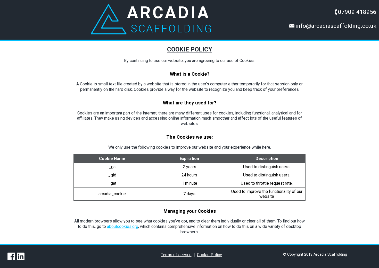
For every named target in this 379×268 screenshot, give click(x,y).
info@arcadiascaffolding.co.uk (335, 25)
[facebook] (11, 256)
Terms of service (176, 254)
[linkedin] (21, 256)
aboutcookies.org (122, 226)
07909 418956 (357, 11)
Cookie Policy (209, 254)
